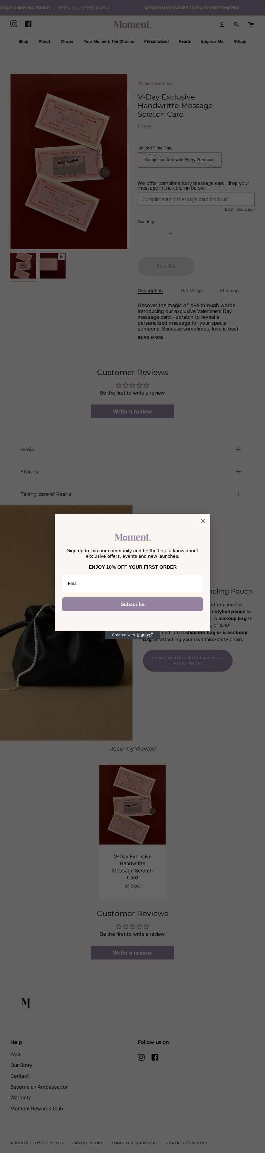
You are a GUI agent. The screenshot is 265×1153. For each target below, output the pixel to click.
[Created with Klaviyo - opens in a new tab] (132, 635)
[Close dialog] (203, 521)
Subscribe (133, 604)
